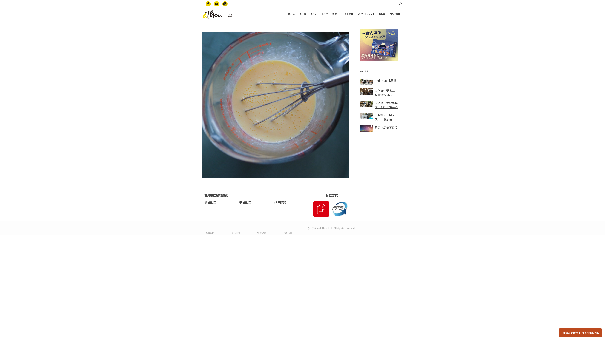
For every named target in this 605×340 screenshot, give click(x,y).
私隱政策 (261, 232)
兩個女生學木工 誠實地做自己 (385, 92)
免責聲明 (210, 232)
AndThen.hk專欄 (385, 80)
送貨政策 (210, 202)
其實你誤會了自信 (386, 127)
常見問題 (280, 202)
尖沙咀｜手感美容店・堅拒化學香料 (386, 105)
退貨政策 (245, 202)
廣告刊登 (235, 232)
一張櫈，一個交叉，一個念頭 (385, 117)
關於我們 (287, 232)
